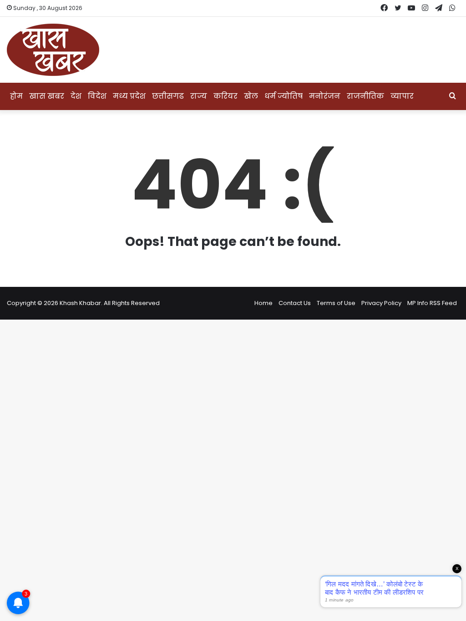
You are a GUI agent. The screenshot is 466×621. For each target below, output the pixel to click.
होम (16, 96)
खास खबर (46, 96)
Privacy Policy (381, 303)
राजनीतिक (365, 96)
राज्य (198, 96)
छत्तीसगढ (168, 96)
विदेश (97, 96)
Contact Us (295, 303)
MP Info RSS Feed (432, 303)
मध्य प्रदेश (129, 96)
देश (76, 96)
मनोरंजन (324, 96)
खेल (251, 96)
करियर (225, 96)
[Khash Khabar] (53, 50)
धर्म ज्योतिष (283, 96)
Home (263, 303)
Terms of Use (336, 303)
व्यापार (402, 96)
